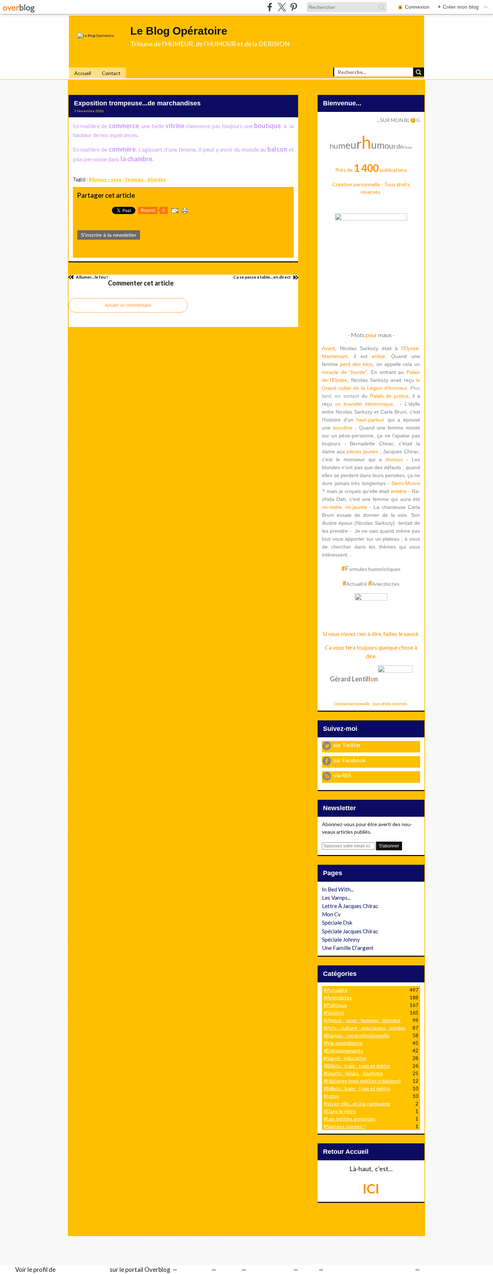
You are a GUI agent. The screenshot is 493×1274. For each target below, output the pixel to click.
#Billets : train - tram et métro (357, 1066)
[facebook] (269, 7)
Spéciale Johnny (341, 939)
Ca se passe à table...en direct (262, 277)
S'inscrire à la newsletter (108, 235)
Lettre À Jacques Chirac (350, 906)
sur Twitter (347, 745)
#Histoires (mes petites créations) (362, 1081)
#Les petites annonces (349, 1119)
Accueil (82, 73)
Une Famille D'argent (348, 947)
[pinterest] (293, 7)
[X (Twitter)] (281, 7)
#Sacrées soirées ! (344, 1126)
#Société (334, 1012)
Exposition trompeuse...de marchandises (137, 103)
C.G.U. (308, 1269)
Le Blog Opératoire (178, 31)
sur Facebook (349, 760)
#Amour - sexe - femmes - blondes (127, 179)
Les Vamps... (336, 897)
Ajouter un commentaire (128, 305)
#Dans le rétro (340, 1111)
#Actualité (336, 990)
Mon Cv (331, 914)
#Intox (331, 1096)
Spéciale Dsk (337, 922)
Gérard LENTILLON (83, 1269)
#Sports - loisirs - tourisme (353, 1073)
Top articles (193, 1269)
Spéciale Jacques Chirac (350, 931)
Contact (111, 73)
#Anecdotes (338, 997)
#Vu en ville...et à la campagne (357, 1103)
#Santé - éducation (345, 1058)
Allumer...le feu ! (91, 277)
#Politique (335, 1005)
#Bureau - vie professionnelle (356, 1035)
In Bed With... (338, 889)
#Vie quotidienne (343, 1043)
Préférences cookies (448, 1269)
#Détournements (343, 1050)
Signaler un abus (269, 1269)
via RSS (342, 775)
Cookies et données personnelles (368, 1269)
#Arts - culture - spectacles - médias (364, 1028)
